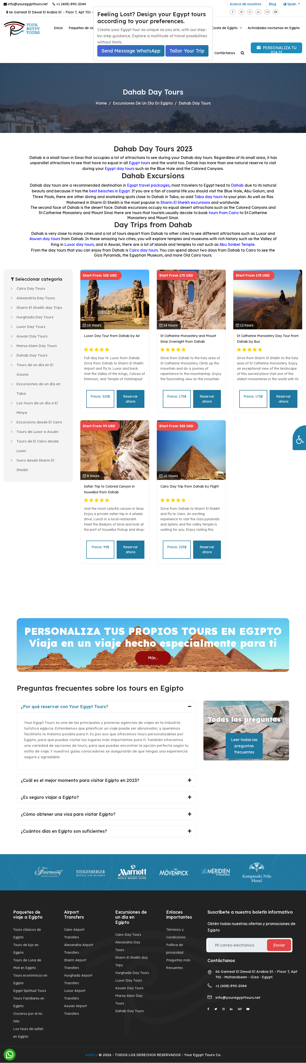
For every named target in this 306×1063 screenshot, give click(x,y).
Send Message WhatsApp (130, 51)
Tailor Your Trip (186, 51)
